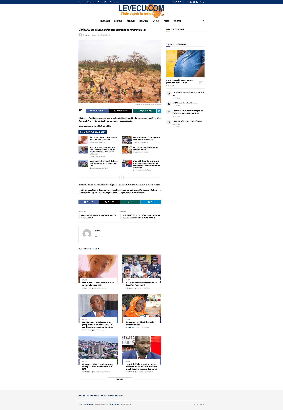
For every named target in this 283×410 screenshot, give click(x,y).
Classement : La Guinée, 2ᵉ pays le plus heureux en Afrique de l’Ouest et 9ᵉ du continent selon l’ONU (104, 163)
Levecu (87, 35)
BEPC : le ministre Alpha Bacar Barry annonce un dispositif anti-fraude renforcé (146, 138)
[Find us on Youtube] (194, 2)
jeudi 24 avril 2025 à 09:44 (141, 152)
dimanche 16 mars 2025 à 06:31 (142, 170)
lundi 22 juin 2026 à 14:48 (141, 142)
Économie (94, 2)
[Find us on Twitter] (191, 2)
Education (100, 2)
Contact (116, 2)
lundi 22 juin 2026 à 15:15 (98, 142)
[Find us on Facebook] (188, 2)
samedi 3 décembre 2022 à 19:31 (101, 35)
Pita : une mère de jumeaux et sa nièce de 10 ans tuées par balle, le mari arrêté (103, 138)
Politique (88, 2)
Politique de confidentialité (115, 395)
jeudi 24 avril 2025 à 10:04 (98, 156)
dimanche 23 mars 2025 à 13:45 (99, 168)
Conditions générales (93, 395)
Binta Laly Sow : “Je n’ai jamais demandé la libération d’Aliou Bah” (146, 148)
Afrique (106, 2)
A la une (84, 279)
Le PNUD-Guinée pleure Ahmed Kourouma (185, 103)
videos (111, 2)
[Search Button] (204, 21)
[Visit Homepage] (141, 11)
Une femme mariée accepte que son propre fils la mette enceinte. (179, 81)
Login (203, 2)
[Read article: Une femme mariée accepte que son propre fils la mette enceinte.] (185, 63)
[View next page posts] (122, 177)
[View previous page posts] (118, 177)
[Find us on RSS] (197, 2)
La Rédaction (87, 288)
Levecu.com (81, 2)
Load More (120, 379)
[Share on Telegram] (159, 111)
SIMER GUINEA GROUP (114, 404)
